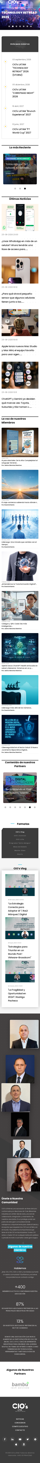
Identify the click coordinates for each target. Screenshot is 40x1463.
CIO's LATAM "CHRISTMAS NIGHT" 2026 (23, 93)
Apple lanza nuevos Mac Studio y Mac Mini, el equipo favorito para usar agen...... (19, 350)
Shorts (20, 854)
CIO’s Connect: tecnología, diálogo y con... (18, 793)
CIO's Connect (20, 836)
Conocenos (20, 1423)
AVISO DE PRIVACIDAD (24, 1455)
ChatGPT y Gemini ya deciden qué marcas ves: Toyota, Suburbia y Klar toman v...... (18, 403)
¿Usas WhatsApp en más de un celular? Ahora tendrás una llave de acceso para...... (19, 245)
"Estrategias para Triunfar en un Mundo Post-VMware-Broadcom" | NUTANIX (19, 954)
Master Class (20, 850)
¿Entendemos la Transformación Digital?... (19, 584)
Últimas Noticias (20, 199)
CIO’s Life (20, 839)
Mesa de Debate (20, 847)
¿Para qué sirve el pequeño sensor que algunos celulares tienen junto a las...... (18, 297)
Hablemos (20, 1268)
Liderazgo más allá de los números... (17, 708)
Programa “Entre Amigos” (18, 159)
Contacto (20, 1430)
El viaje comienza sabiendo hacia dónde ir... (20, 502)
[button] (15, 188)
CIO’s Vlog (20, 832)
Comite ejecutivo (20, 1426)
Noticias (20, 1419)
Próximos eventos (20, 44)
